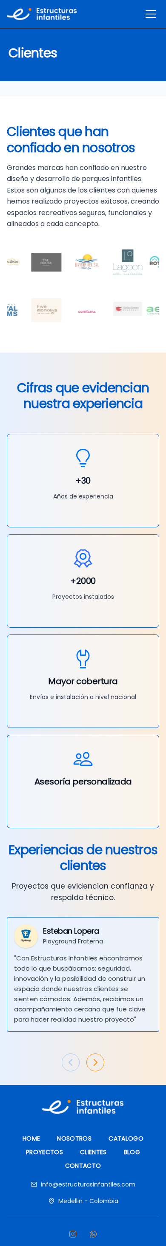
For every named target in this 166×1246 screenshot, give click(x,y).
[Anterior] (71, 1062)
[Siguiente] (95, 1062)
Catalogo (126, 1138)
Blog (132, 1152)
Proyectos (44, 1152)
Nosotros (74, 1138)
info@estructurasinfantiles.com (88, 1184)
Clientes (93, 1152)
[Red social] (73, 1234)
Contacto (83, 1165)
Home (31, 1138)
